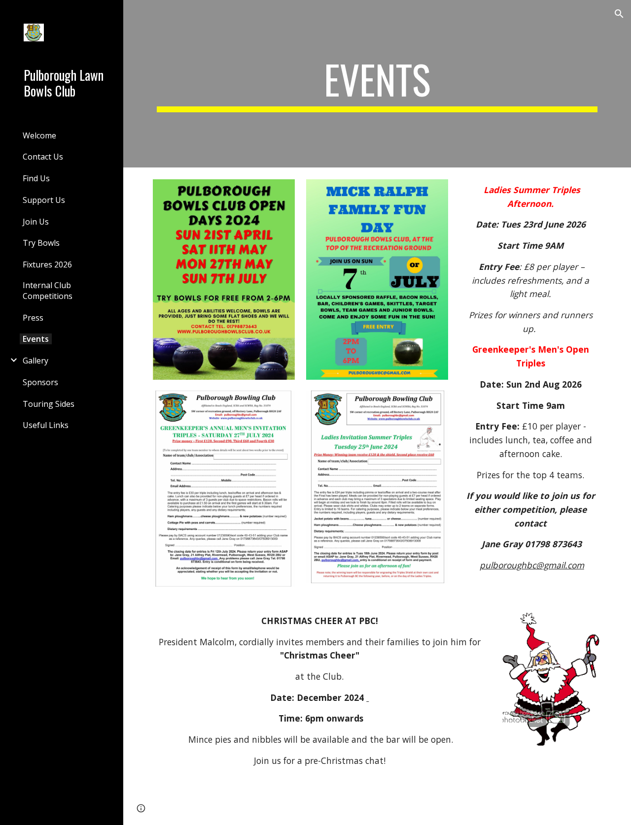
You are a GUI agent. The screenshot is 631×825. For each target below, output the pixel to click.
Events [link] (36, 338)
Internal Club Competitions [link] (47, 290)
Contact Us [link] (43, 156)
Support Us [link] (44, 200)
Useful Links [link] (46, 425)
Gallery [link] (35, 360)
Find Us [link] (36, 178)
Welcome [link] (39, 135)
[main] (377, 83)
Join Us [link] (36, 221)
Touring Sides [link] (48, 403)
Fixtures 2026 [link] (47, 264)
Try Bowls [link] (41, 242)
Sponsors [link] (40, 382)
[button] (619, 14)
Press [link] (33, 317)
